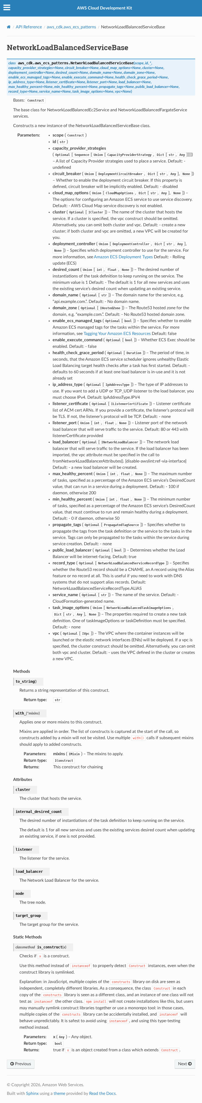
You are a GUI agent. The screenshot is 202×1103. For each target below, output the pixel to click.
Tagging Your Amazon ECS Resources (117, 334)
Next (183, 1064)
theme (59, 1093)
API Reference (29, 27)
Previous (22, 1064)
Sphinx (32, 1093)
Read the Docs (102, 1093)
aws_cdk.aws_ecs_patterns (71, 27)
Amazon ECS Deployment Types (123, 257)
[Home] (9, 27)
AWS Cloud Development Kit (104, 8)
